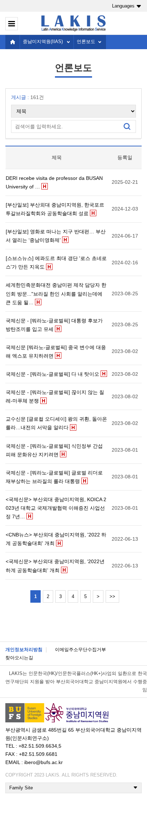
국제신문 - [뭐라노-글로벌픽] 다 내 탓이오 (52, 374)
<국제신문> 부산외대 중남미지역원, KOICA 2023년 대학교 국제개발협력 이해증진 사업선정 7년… (56, 508)
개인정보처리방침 (23, 649)
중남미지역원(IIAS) (43, 41)
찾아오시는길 (19, 657)
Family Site (21, 787)
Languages (123, 6)
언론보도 (86, 41)
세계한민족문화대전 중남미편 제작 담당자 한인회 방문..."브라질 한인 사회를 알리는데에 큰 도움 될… (56, 293)
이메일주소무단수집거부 (80, 649)
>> (112, 596)
